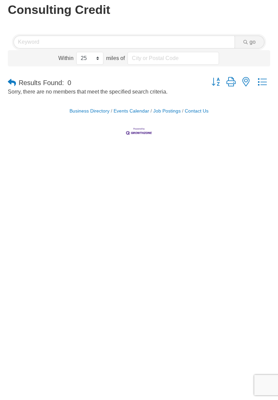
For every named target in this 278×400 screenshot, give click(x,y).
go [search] (253, 42)
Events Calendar (131, 111)
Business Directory (90, 111)
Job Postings (167, 111)
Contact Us (197, 111)
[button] (12, 83)
